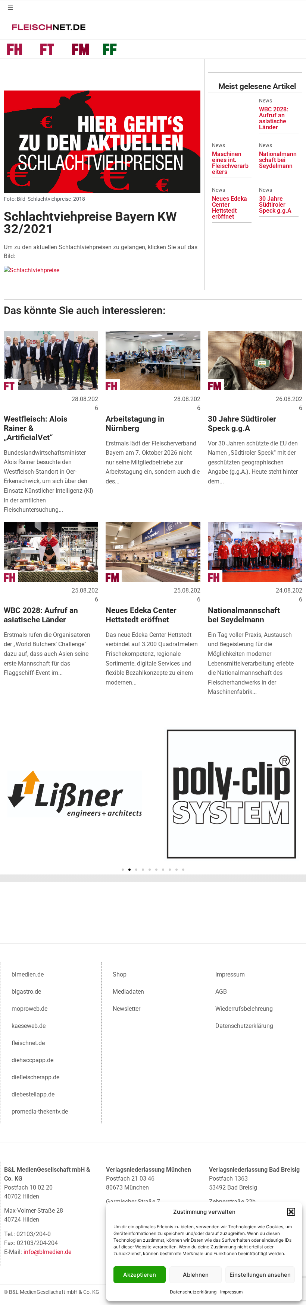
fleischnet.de (28, 1043)
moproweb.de (29, 1008)
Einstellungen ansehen (260, 1274)
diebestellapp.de (33, 1094)
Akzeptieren (139, 1274)
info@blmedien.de (47, 1251)
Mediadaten (128, 991)
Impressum (231, 1292)
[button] (291, 1212)
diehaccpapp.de (32, 1060)
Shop (120, 974)
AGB (221, 991)
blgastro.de (26, 991)
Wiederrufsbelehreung (244, 1008)
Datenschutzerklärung (193, 1292)
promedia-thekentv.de (40, 1111)
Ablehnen (196, 1274)
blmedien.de (28, 974)
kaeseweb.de (29, 1025)
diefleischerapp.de (35, 1077)
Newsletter (126, 1008)
